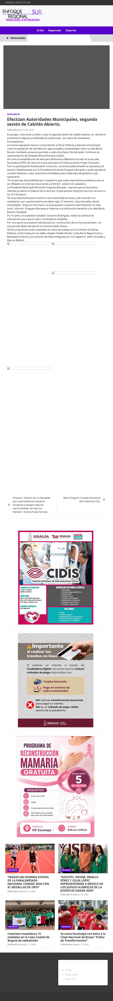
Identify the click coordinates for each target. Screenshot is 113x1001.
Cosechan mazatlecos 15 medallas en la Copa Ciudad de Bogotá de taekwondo (28, 937)
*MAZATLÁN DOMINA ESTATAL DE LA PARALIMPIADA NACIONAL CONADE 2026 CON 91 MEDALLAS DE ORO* (28, 882)
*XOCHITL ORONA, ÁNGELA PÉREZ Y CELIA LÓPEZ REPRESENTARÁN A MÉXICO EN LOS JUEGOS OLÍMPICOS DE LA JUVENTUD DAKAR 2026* (81, 883)
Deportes (71, 30)
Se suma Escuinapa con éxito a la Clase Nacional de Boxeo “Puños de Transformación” (82, 937)
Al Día (40, 30)
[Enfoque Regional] (22, 16)
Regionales (54, 30)
